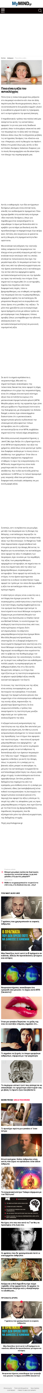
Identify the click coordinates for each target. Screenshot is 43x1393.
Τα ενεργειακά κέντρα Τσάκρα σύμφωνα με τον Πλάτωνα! (21, 1193)
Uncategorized (22, 1100)
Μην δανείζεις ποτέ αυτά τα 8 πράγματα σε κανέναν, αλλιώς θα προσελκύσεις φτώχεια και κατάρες (21, 955)
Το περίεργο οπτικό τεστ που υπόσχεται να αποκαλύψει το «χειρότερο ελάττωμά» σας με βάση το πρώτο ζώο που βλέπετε (21, 1087)
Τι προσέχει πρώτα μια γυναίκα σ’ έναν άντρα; (19, 1129)
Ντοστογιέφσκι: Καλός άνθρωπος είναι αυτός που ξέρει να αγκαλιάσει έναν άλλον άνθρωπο (20, 1161)
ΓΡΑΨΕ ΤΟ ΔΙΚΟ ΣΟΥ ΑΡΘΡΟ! (27, 1390)
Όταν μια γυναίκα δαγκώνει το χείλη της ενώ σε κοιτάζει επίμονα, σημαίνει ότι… (19, 1022)
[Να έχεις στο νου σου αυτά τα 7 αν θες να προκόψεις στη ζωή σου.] (21, 1208)
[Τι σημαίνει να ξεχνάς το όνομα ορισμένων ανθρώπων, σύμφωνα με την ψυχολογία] (21, 1039)
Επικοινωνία (8, 1388)
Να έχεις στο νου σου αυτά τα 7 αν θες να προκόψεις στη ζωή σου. (20, 1223)
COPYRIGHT (11, 1390)
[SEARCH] (40, 10)
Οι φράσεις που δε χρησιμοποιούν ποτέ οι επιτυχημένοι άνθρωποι (20, 1254)
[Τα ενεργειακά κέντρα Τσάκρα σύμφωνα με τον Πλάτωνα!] (21, 1178)
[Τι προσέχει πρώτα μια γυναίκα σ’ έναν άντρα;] (21, 1114)
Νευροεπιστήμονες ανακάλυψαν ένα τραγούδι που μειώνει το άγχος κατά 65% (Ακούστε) (20, 990)
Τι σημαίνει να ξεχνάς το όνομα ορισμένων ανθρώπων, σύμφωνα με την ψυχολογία (20, 1054)
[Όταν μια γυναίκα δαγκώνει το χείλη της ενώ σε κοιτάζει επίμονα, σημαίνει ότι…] (21, 1008)
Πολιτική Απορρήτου (21, 1388)
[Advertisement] (21, 35)
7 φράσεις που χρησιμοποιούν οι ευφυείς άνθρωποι (20, 922)
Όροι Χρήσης (35, 1388)
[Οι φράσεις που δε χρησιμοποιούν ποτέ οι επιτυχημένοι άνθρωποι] (21, 1239)
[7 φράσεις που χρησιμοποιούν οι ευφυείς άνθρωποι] (21, 907)
